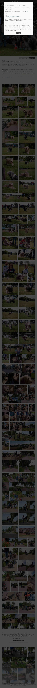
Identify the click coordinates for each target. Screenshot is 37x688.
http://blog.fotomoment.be (10, 17)
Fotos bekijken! (18, 33)
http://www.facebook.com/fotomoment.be (14, 16)
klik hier (26, 11)
